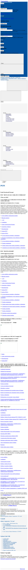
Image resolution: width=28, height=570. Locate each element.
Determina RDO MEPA (5, 433)
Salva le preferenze (10, 513)
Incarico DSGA (5, 233)
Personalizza (3, 497)
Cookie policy (6, 538)
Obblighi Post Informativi (6, 371)
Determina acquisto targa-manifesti (9, 313)
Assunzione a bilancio (6, 226)
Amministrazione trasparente (9, 548)
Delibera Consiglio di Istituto (7, 466)
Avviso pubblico (4, 457)
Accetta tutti (20, 497)
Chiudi (2, 43)
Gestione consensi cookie (8, 547)
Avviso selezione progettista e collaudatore (11, 235)
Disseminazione (5, 228)
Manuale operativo (5, 217)
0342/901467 (7, 524)
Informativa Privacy (7, 541)
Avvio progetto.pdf (4, 476)
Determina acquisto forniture (8, 315)
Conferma (7, 76)
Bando (3, 354)
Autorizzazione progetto (5, 414)
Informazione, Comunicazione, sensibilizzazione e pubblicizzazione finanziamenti (11, 424)
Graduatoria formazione (5, 369)
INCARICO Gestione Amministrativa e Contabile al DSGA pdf (14, 488)
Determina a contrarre (5, 388)
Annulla (2, 76)
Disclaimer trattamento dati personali (8, 558)
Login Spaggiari (7, 35)
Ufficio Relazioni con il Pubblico (10, 542)
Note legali (5, 540)
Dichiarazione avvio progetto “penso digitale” (10, 397)
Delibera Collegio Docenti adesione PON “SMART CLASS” (13, 417)
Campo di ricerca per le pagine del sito (8, 168)
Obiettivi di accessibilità (8, 544)
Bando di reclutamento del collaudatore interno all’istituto (12, 392)
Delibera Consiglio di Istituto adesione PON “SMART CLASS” (14, 419)
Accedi (2, 3)
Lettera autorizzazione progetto (8, 356)
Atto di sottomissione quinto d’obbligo (8, 442)
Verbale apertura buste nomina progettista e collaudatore (13, 304)
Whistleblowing (6, 545)
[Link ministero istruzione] (6, 2)
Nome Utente (15, 10)
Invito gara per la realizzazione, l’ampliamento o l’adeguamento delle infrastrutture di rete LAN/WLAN (14, 377)
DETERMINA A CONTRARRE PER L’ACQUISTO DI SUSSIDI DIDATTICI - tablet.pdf (13, 482)
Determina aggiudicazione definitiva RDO (9, 435)
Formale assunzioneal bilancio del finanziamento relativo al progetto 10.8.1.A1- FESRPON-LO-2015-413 (13, 400)
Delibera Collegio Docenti (6, 463)
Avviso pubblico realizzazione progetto (10, 215)
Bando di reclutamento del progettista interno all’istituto (12, 390)
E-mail (14, 30)
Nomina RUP (4, 231)
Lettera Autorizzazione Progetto (8, 224)
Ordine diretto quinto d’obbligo (7, 447)
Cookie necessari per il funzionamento (8, 509)
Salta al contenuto (4, 1)
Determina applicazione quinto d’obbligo (9, 440)
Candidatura (4, 222)
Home (4, 181)
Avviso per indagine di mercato (7, 386)
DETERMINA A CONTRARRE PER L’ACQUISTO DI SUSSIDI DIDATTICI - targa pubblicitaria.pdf (13, 485)
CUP (3, 220)
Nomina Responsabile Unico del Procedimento (10, 431)
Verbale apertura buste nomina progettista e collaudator (13, 245)
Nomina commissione (6, 243)
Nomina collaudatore (6, 310)
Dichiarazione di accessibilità (9, 543)
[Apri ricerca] (17, 85)
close (2, 101)
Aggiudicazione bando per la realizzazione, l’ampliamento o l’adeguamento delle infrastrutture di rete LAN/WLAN (13, 374)
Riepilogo (3, 444)
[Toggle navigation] (11, 96)
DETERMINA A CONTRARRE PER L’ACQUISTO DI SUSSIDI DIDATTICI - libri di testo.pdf (13, 479)
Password (15, 11)
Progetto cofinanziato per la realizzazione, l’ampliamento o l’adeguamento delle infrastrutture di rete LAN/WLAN (13, 381)
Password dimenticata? (5, 13)
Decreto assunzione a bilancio (7, 421)
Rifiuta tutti (11, 497)
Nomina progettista (6, 308)
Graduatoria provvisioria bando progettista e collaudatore (13, 247)
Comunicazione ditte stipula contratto (8, 438)
